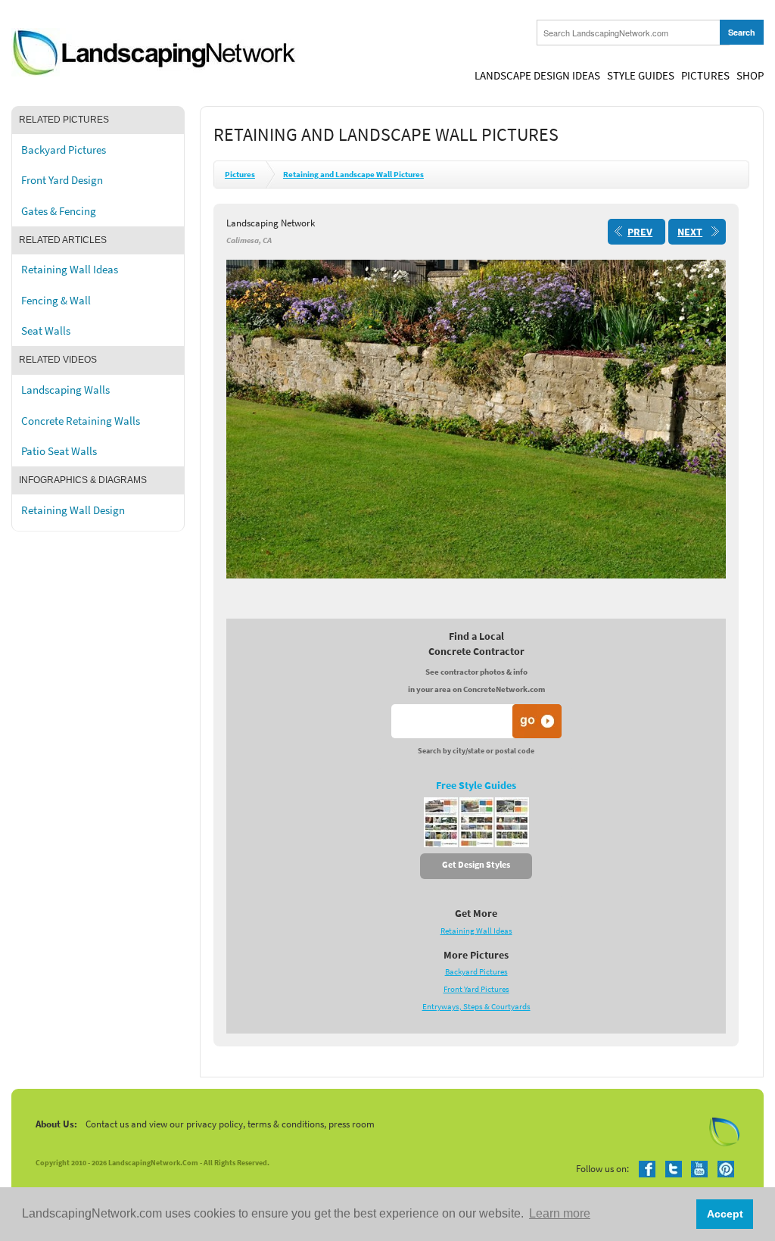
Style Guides (640, 75)
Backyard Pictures (63, 149)
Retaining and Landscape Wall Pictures (353, 174)
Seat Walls (45, 330)
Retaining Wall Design (73, 510)
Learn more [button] (559, 1213)
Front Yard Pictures (476, 989)
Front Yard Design (62, 180)
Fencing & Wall (56, 300)
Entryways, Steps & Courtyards (476, 1006)
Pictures (705, 75)
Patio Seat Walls (59, 451)
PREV (639, 232)
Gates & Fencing (58, 211)
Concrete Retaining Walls (80, 421)
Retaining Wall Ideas (69, 269)
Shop (750, 75)
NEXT (689, 232)
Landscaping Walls (65, 390)
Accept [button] (725, 1214)
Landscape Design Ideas (537, 75)
